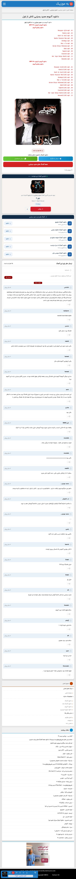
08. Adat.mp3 (68, 48)
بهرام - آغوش (68, 824)
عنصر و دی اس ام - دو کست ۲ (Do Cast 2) (60, 771)
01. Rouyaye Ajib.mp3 (65, 30)
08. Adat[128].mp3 (66, 85)
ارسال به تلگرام (54, 159)
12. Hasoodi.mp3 (67, 59)
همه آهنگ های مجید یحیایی (38, 164)
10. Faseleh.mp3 (67, 53)
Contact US (55, 875)
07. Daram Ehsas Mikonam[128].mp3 (61, 82)
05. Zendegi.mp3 (67, 41)
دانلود (7, 223)
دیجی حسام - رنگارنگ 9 (65, 803)
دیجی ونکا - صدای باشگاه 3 (64, 782)
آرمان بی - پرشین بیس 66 (65, 736)
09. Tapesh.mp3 (67, 51)
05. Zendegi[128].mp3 (65, 77)
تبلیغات (69, 721)
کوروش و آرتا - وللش (66, 792)
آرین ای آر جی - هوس (66, 778)
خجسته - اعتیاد (68, 789)
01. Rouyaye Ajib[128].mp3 (63, 67)
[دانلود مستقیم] (27, 209)
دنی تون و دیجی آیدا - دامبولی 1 (63, 831)
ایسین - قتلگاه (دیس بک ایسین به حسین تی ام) (58, 806)
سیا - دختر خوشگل (67, 827)
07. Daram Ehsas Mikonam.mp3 (63, 46)
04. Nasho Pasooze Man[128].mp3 (61, 74)
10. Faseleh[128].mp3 (65, 90)
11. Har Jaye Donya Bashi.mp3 (62, 56)
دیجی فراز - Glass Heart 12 (64, 757)
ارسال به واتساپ (19, 159)
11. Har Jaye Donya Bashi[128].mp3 (60, 93)
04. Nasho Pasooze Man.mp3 (63, 38)
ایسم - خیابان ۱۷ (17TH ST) (64, 813)
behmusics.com (50, 871)
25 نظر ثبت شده (37, 151)
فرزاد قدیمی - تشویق (66, 810)
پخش (39, 209)
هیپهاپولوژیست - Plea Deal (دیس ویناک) (60, 785)
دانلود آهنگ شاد (67, 704)
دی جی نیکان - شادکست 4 (64, 838)
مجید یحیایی (61, 10)
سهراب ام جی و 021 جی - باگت (64, 747)
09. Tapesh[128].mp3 (66, 87)
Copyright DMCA (42, 875)
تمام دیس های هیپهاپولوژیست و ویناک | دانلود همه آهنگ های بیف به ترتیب (50, 740)
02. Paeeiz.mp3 (67, 33)
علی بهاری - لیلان (67, 754)
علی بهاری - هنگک (67, 799)
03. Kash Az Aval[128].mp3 (63, 72)
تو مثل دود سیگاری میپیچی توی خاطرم (61, 743)
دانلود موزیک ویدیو (66, 710)
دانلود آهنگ (68, 701)
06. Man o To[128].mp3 (65, 80)
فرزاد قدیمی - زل (67, 817)
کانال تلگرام (68, 718)
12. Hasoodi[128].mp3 (65, 95)
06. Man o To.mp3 (67, 43)
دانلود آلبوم (68, 707)
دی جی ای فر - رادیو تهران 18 (64, 834)
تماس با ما (69, 724)
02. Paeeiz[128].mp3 (66, 69)
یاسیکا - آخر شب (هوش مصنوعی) (62, 796)
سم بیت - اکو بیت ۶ (66, 775)
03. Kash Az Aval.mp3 (65, 35)
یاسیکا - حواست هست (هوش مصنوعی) (61, 761)
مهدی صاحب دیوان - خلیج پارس (63, 768)
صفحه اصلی (70, 10)
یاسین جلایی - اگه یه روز (65, 750)
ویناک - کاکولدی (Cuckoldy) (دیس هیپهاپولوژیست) (57, 764)
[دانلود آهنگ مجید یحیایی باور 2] (38, 186)
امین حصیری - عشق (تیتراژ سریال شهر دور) (60, 820)
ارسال (9, 277)
